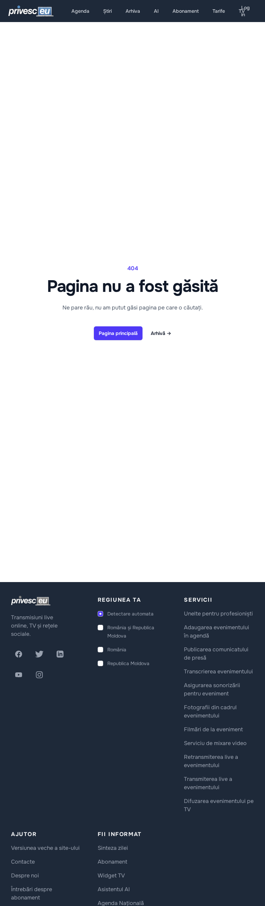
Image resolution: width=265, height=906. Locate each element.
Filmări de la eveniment (213, 729)
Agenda (80, 11)
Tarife (219, 11)
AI (156, 11)
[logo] (30, 600)
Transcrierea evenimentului (218, 671)
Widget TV (111, 875)
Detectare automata (130, 614)
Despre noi (25, 875)
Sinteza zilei (113, 848)
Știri (107, 11)
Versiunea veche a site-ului (45, 848)
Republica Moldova (128, 663)
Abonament (186, 11)
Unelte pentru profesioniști (218, 613)
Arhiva (133, 11)
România (116, 650)
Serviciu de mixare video (215, 743)
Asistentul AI (114, 889)
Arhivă (161, 333)
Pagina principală (118, 333)
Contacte (23, 861)
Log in (245, 11)
